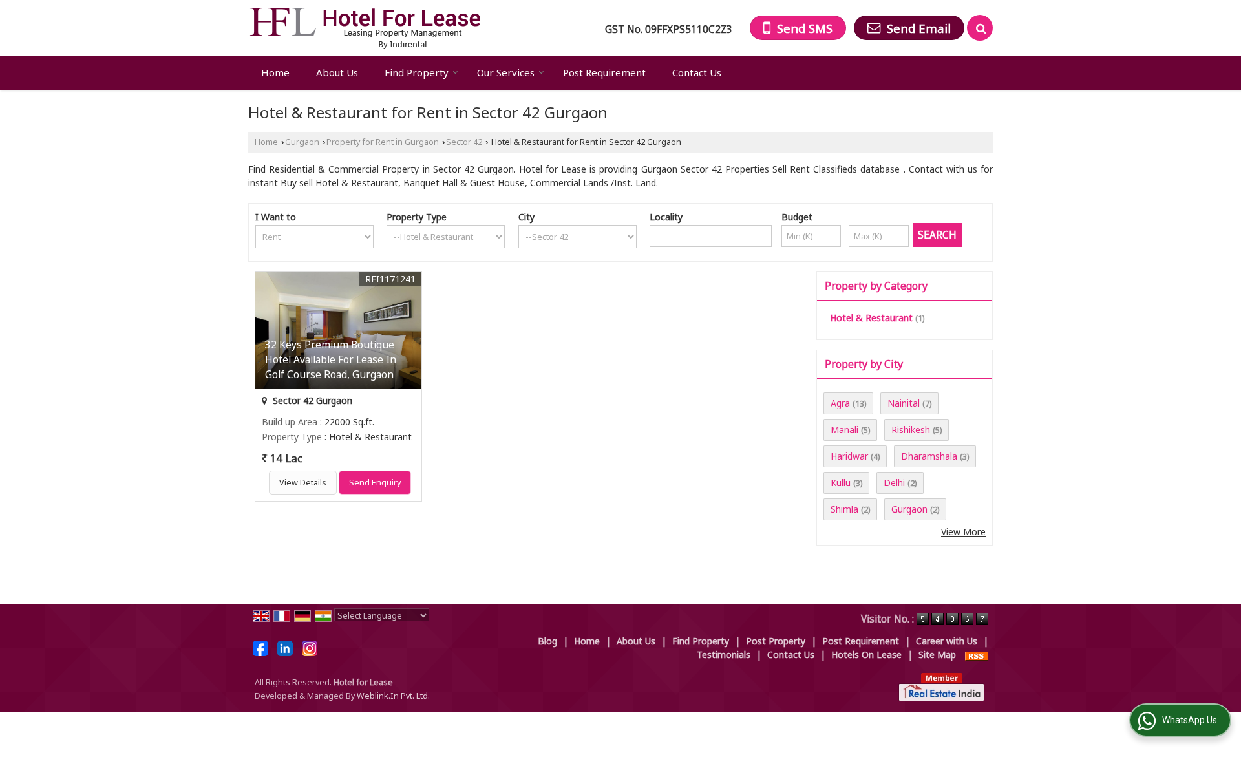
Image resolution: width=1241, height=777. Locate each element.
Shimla (844, 509)
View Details (302, 482)
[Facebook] (260, 647)
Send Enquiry (375, 482)
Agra (840, 403)
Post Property (775, 641)
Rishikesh (910, 429)
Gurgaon (302, 141)
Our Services (506, 72)
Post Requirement (604, 72)
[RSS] (976, 654)
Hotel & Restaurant (871, 318)
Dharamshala (929, 456)
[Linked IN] (285, 647)
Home (275, 72)
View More (963, 532)
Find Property (417, 72)
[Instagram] (309, 647)
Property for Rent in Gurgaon (382, 141)
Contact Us (696, 72)
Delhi (894, 482)
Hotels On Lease (866, 654)
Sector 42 (464, 141)
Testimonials (723, 654)
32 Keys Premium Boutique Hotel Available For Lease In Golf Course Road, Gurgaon (330, 359)
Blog (547, 641)
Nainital (903, 403)
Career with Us (946, 641)
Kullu (841, 482)
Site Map (937, 654)
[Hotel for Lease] (365, 27)
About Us (337, 72)
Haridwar (849, 456)
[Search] (980, 28)
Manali (844, 429)
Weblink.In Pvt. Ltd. (393, 695)
